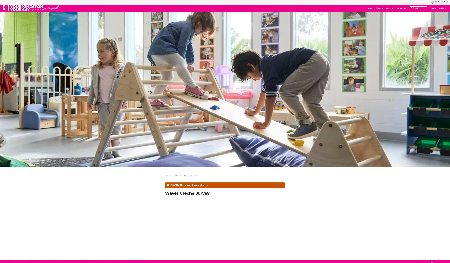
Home (167, 176)
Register (442, 8)
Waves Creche (176, 176)
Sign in (433, 8)
